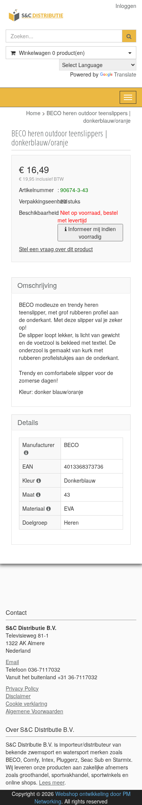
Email (12, 662)
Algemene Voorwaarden (34, 711)
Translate (125, 74)
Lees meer (51, 782)
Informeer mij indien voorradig (91, 232)
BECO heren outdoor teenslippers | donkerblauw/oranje (89, 116)
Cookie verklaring (26, 703)
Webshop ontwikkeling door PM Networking (82, 797)
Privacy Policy (22, 688)
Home (33, 113)
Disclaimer (18, 696)
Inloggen (125, 5)
